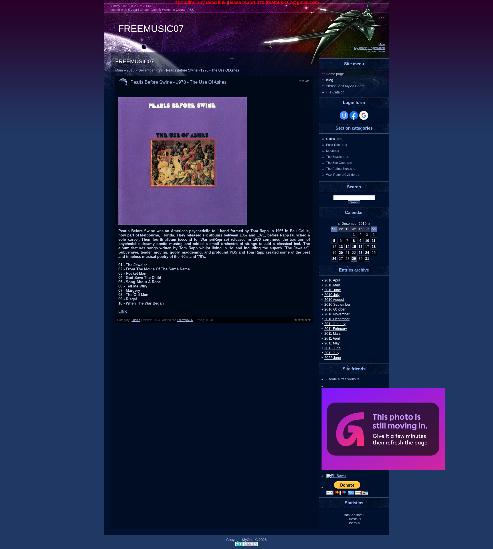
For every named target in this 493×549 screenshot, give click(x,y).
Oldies (136, 320)
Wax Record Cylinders (341, 174)
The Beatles (334, 156)
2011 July (331, 353)
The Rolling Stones (339, 168)
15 (354, 247)
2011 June (332, 348)
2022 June (332, 358)
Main (381, 44)
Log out (371, 51)
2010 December (336, 319)
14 (347, 247)
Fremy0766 (185, 320)
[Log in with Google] (363, 115)
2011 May (332, 343)
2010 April (332, 280)
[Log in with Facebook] (353, 115)
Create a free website (342, 379)
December (146, 70)
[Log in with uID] (344, 115)
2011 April (332, 338)
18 (374, 247)
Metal (330, 150)
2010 (131, 70)
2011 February (335, 329)
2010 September (337, 305)
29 (160, 70)
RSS (190, 9)
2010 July (332, 295)
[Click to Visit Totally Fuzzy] (383, 469)
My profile (360, 48)
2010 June (332, 290)
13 (341, 247)
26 (334, 259)
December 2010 (354, 224)
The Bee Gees (336, 162)
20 (341, 253)
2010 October (334, 309)
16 (361, 247)
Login (381, 51)
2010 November (336, 314)
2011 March (333, 334)
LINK (122, 311)
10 (367, 241)
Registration (376, 48)
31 (367, 259)
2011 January (334, 324)
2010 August (334, 300)
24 (367, 253)
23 (361, 253)
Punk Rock (334, 144)
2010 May (332, 285)
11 (373, 241)
